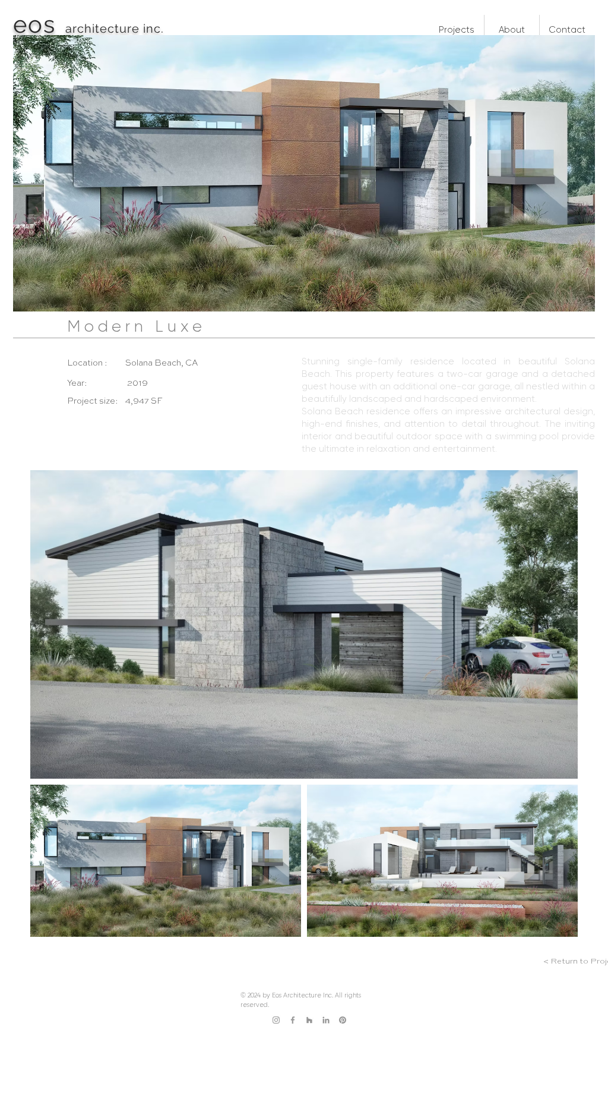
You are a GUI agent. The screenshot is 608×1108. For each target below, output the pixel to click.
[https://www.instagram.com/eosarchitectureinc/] (276, 1020)
